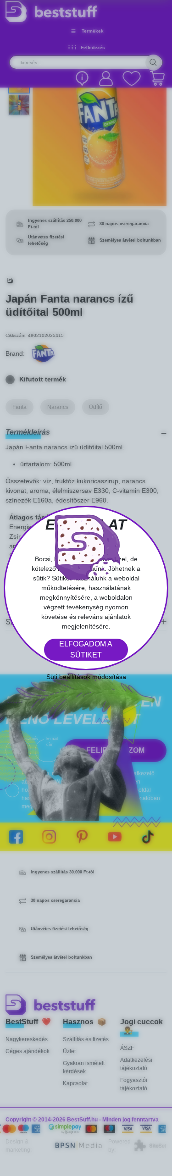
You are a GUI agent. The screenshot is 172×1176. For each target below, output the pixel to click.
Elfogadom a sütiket (85, 649)
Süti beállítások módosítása (86, 676)
